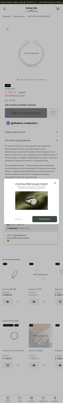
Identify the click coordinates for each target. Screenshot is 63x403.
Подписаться (45, 219)
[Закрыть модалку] (55, 183)
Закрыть (18, 219)
